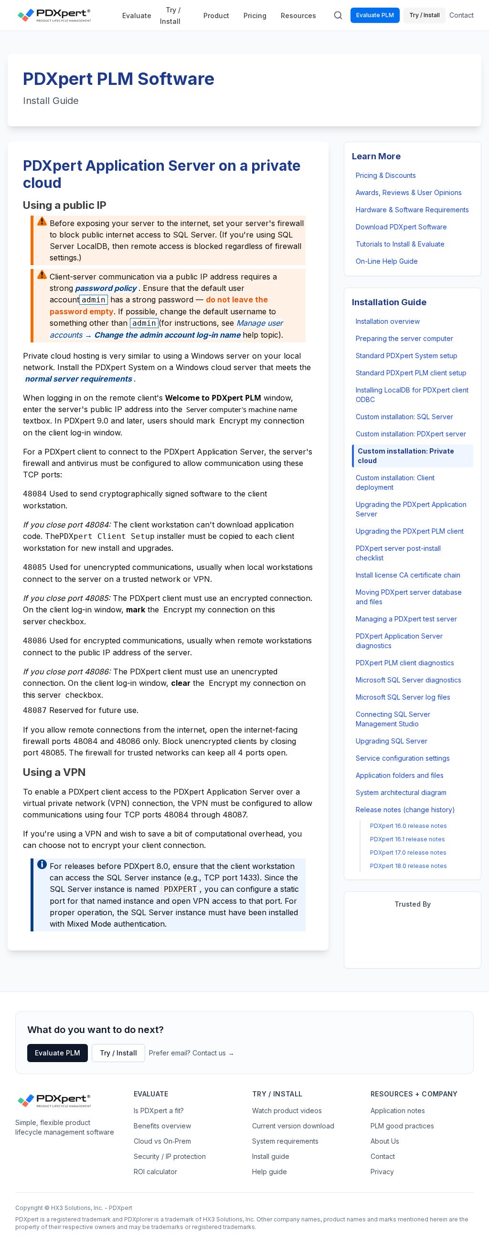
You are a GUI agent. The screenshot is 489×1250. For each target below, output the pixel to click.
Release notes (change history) (405, 810)
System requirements (285, 1141)
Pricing (255, 15)
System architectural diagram (401, 792)
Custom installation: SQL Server (404, 417)
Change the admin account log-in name (167, 335)
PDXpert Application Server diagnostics (399, 641)
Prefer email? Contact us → (191, 1053)
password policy (106, 288)
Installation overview (388, 321)
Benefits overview (162, 1126)
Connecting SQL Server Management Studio (393, 719)
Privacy (382, 1171)
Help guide (269, 1171)
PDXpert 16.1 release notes (407, 839)
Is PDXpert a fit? (159, 1110)
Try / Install (170, 15)
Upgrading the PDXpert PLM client (410, 531)
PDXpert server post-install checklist (398, 553)
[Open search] (338, 15)
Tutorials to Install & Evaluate (400, 244)
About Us (385, 1141)
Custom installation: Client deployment (395, 482)
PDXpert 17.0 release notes (408, 852)
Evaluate (136, 15)
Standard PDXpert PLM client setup (411, 373)
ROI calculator (155, 1171)
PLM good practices (402, 1126)
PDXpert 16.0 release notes (408, 825)
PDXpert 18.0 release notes (408, 865)
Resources (298, 15)
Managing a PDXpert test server (406, 619)
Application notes (398, 1110)
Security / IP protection (170, 1156)
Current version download (293, 1126)
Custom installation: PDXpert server (411, 434)
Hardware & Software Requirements (412, 210)
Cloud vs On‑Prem (162, 1141)
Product (216, 15)
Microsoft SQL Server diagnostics (408, 680)
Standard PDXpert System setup (406, 355)
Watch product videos (287, 1110)
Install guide (270, 1156)
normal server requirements (78, 378)
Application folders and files (400, 775)
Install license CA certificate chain (408, 575)
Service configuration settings (403, 758)
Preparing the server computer (404, 338)
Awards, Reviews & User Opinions (409, 192)
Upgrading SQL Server (391, 741)
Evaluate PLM (375, 15)
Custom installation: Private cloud (406, 456)
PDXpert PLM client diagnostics (405, 663)
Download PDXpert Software (401, 227)
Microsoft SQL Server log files (403, 697)
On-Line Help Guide (387, 261)
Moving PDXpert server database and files (409, 597)
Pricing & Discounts (386, 175)
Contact (461, 15)
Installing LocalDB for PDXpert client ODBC (412, 394)
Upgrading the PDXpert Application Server (411, 509)
